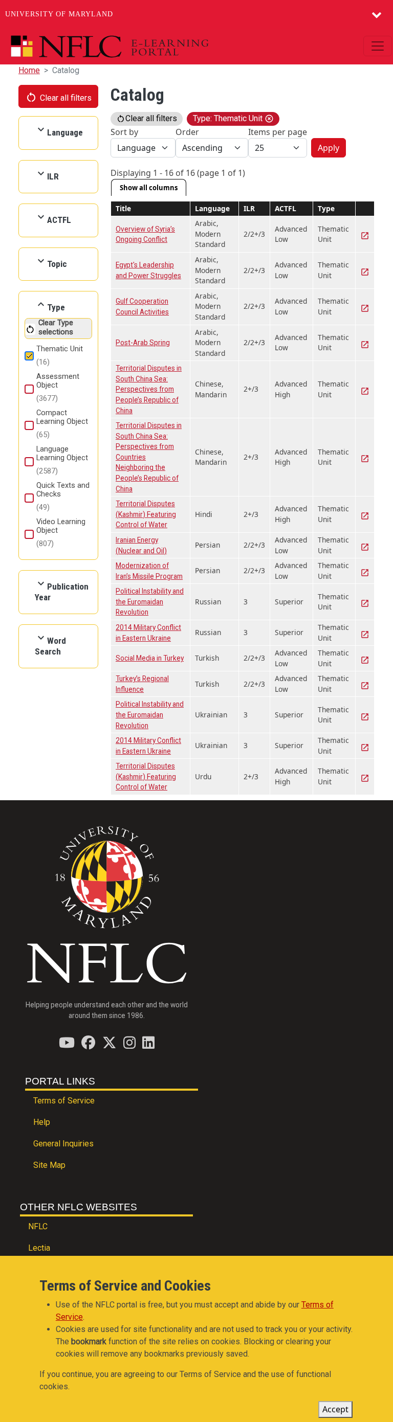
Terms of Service (64, 1100)
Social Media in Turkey (150, 658)
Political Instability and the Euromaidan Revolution (150, 601)
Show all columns (149, 187)
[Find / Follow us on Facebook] (88, 1042)
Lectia (39, 1248)
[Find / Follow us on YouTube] (67, 1042)
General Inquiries (63, 1143)
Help (41, 1122)
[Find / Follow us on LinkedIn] (148, 1042)
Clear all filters (58, 97)
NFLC (38, 1226)
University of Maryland (59, 14)
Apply (328, 147)
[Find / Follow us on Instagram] (129, 1042)
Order (187, 132)
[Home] (133, 46)
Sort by (124, 132)
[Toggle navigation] (377, 46)
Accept (335, 1409)
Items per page (277, 132)
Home (29, 70)
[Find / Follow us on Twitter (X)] (109, 1042)
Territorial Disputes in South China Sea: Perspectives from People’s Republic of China (149, 389)
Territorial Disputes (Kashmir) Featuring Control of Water (146, 514)
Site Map (49, 1165)
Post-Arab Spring (143, 342)
